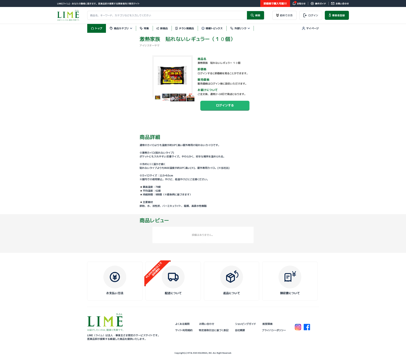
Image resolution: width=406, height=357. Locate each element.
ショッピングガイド (245, 324)
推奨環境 (267, 324)
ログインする (225, 105)
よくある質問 (182, 324)
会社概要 (240, 330)
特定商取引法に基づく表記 (214, 330)
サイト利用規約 (184, 330)
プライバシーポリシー (274, 330)
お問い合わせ (206, 324)
